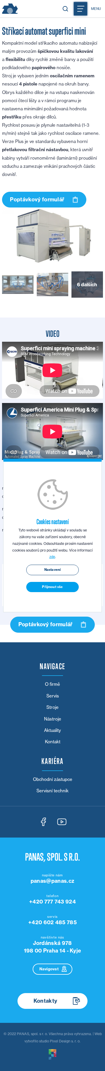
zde (52, 556)
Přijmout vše (52, 587)
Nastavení (52, 570)
